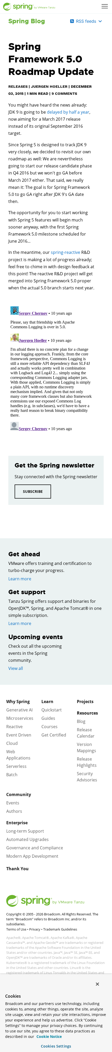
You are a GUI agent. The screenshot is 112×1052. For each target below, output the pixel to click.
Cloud (12, 743)
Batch (11, 775)
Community (18, 794)
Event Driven (18, 735)
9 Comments (64, 93)
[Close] (97, 984)
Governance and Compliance (34, 848)
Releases (18, 86)
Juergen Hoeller (49, 86)
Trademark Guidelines (60, 929)
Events (12, 803)
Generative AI (19, 710)
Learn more (19, 579)
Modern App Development (32, 856)
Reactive (14, 726)
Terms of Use (16, 929)
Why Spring (18, 701)
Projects (85, 701)
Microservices (19, 718)
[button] (104, 6)
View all (15, 668)
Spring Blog (26, 21)
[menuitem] (105, 7)
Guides (48, 718)
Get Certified (53, 735)
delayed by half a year (68, 112)
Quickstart (51, 710)
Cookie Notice (48, 1036)
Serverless (16, 766)
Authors (14, 811)
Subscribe (33, 491)
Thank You (17, 869)
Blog (81, 721)
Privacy (34, 929)
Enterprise (17, 823)
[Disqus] (51, 369)
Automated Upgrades (27, 839)
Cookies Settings (56, 1046)
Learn (47, 701)
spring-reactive (65, 252)
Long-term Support (25, 831)
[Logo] (29, 7)
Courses (49, 726)
